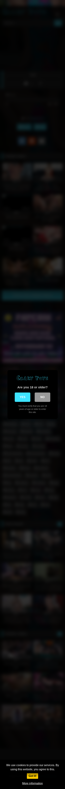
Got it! (32, 775)
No (42, 397)
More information (32, 783)
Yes (22, 397)
